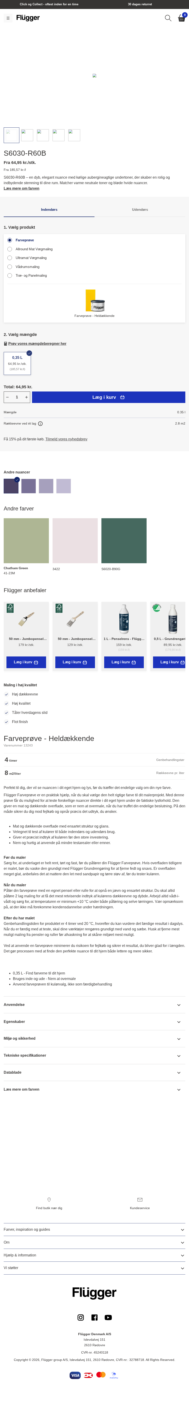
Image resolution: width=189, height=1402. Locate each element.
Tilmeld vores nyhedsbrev (66, 439)
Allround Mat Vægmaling (34, 249)
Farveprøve (25, 240)
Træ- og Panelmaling (31, 275)
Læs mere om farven (21, 188)
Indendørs (49, 209)
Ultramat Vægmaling (31, 258)
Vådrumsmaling (27, 267)
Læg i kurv (104, 397)
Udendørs (140, 209)
